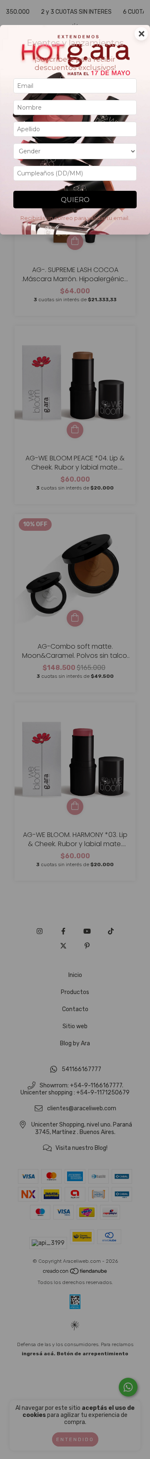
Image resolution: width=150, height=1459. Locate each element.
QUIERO (75, 199)
